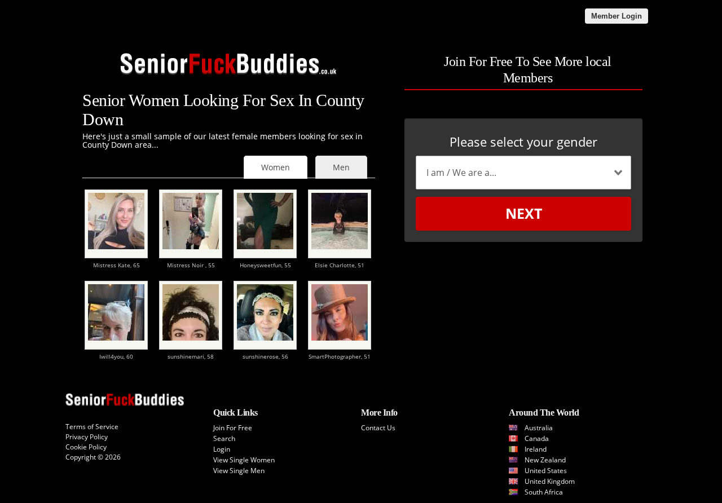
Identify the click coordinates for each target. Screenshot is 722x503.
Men (341, 167)
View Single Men (239, 470)
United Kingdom (550, 481)
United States (546, 470)
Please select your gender (523, 141)
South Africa (544, 492)
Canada (537, 438)
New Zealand (545, 460)
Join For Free (232, 428)
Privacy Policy (86, 437)
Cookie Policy (86, 447)
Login (221, 449)
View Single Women (244, 460)
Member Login (616, 16)
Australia (539, 428)
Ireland (536, 449)
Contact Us (378, 428)
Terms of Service (91, 426)
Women (275, 167)
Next (523, 213)
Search (224, 438)
